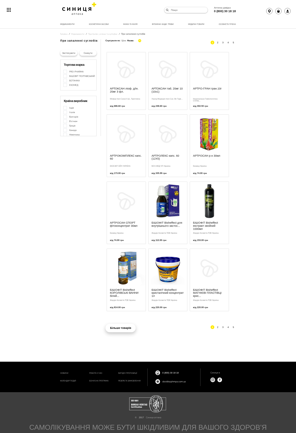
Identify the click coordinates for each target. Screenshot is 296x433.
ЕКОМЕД (73, 85)
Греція (72, 126)
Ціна (123, 40)
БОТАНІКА (74, 80)
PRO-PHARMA (76, 72)
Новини (64, 373)
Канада (73, 130)
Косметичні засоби (99, 24)
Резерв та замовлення (129, 381)
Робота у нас (95, 373)
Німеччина (74, 135)
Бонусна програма (99, 381)
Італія (72, 112)
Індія (71, 108)
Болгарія (73, 117)
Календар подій (68, 381)
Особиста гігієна (227, 24)
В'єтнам (73, 121)
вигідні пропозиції (127, 373)
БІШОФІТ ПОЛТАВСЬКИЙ (82, 76)
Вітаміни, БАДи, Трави (163, 24)
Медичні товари (196, 24)
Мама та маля (130, 24)
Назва (130, 40)
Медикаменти (67, 24)
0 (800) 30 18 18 (225, 11)
